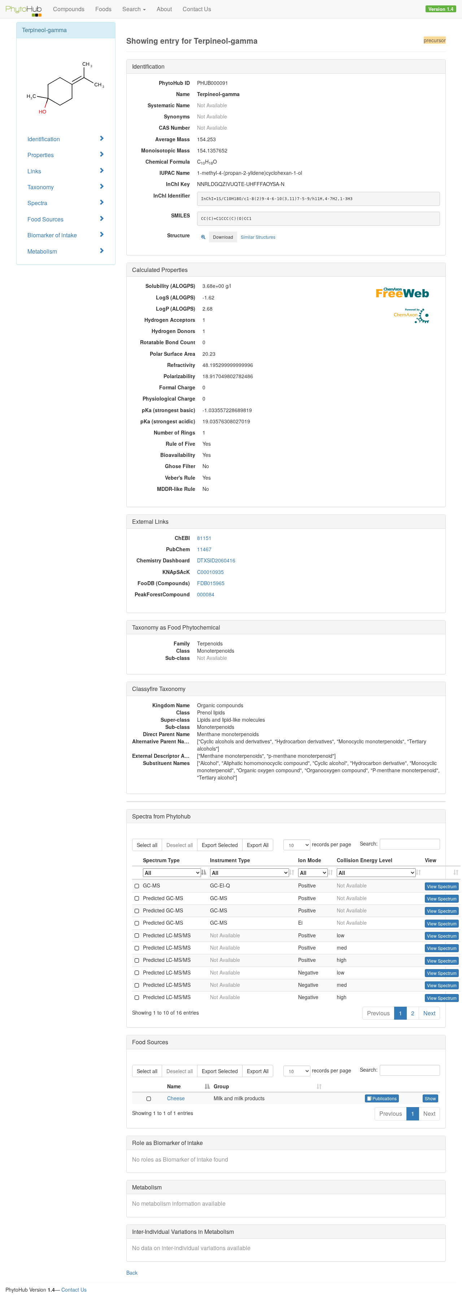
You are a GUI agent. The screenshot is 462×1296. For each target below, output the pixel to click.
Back (132, 1272)
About (164, 9)
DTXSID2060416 (216, 560)
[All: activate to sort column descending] (174, 873)
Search (132, 9)
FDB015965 (211, 583)
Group (221, 1086)
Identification (43, 139)
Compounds (68, 9)
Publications (384, 1098)
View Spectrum (442, 886)
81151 (204, 537)
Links (34, 171)
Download (223, 237)
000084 (205, 594)
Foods (103, 9)
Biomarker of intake (52, 235)
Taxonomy (40, 187)
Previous (378, 1013)
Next (429, 1013)
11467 (204, 549)
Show (430, 1098)
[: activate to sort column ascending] (442, 873)
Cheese (176, 1098)
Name (174, 1086)
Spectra (37, 203)
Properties (40, 155)
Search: (369, 843)
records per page (330, 844)
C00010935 (210, 571)
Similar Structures (258, 237)
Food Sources (45, 219)
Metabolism (42, 251)
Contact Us (197, 9)
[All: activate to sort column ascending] (252, 873)
